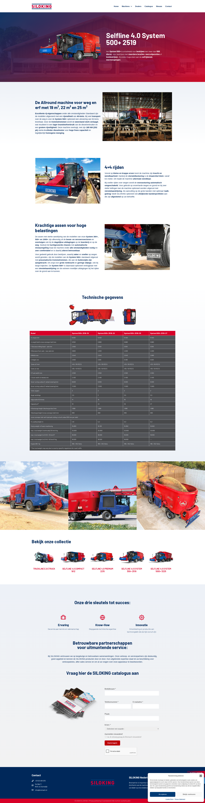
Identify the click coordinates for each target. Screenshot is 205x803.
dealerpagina (146, 788)
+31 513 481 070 (40, 781)
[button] (201, 776)
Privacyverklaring (95, 801)
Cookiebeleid (106, 801)
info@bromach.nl (41, 790)
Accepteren (163, 794)
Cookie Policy (170, 799)
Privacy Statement (180, 799)
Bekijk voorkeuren (189, 794)
